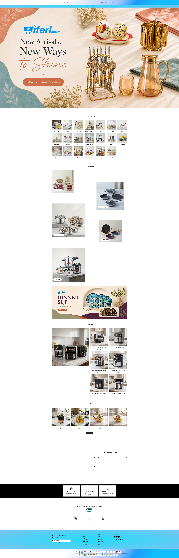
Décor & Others (85, 541)
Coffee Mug (122, 144)
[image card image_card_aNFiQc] (70, 347)
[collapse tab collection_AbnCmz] (126, 465)
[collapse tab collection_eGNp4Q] (126, 455)
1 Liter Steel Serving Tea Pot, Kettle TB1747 (99, 427)
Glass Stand (111, 131)
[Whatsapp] (59, 542)
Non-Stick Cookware (58, 190)
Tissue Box (100, 131)
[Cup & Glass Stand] (111, 125)
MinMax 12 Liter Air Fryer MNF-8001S (118, 347)
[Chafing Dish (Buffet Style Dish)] (78, 138)
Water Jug (78, 157)
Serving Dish (67, 144)
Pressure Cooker (57, 279)
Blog (99, 544)
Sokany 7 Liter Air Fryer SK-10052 (118, 370)
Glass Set (56, 157)
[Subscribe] (69, 541)
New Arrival (85, 544)
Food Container (56, 144)
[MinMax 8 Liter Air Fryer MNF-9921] (118, 383)
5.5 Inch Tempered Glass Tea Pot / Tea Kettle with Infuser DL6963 (80, 427)
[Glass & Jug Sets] (78, 151)
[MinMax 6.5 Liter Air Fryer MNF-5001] (99, 383)
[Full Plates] (78, 125)
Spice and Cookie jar (89, 144)
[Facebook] (116, 539)
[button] (115, 2)
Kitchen (84, 536)
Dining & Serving (85, 6)
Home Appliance (75, 6)
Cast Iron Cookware (105, 239)
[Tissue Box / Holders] (100, 125)
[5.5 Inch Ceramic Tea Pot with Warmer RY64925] (61, 417)
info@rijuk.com (116, 537)
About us (99, 538)
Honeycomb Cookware (103, 207)
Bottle (122, 131)
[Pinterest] (114, 539)
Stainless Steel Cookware (59, 234)
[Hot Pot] (111, 151)
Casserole (67, 157)
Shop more (89, 433)
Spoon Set (68, 131)
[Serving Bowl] (67, 138)
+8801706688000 (117, 536)
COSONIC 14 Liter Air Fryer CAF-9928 (99, 370)
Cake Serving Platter (89, 157)
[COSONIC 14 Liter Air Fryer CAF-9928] (99, 360)
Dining (84, 538)
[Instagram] (55, 542)
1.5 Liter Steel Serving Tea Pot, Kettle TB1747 (118, 427)
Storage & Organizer (86, 542)
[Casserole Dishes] (67, 151)
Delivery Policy (100, 539)
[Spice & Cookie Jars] (89, 138)
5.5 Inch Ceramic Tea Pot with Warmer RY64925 (60, 427)
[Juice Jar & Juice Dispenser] (100, 151)
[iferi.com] (67, 2)
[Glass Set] (57, 151)
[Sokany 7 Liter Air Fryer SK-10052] (118, 360)
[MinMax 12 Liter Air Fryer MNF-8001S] (118, 337)
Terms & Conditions (101, 542)
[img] (89, 508)
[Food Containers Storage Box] (57, 138)
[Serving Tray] (57, 125)
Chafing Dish (78, 144)
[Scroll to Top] (177, 553)
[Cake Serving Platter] (89, 151)
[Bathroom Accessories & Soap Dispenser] (89, 125)
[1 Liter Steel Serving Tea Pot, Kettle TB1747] (99, 417)
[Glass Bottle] (122, 125)
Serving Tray (56, 131)
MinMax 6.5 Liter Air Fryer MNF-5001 (99, 393)
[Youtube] (57, 542)
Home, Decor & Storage (95, 6)
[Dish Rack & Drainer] (100, 138)
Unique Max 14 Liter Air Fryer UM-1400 (99, 347)
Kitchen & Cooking (66, 6)
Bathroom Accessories (89, 131)
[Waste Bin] (111, 138)
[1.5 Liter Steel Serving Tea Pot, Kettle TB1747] (118, 417)
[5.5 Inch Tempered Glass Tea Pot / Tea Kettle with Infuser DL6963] (80, 417)
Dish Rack (100, 144)
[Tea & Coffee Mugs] (122, 138)
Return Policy (100, 541)
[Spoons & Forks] (67, 125)
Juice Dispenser (100, 157)
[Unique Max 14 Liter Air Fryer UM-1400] (99, 337)
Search (99, 536)
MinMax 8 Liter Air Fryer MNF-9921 (118, 393)
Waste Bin (111, 144)
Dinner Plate (78, 131)
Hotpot (111, 157)
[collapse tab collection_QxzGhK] (126, 469)
